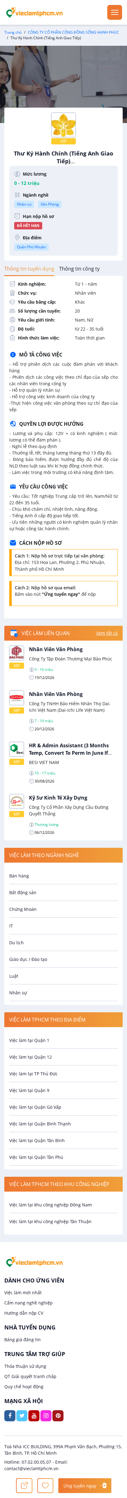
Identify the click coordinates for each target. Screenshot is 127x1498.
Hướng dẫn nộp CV (23, 1313)
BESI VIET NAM (44, 762)
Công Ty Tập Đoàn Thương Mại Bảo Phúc (70, 659)
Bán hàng (19, 876)
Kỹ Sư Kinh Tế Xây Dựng (58, 797)
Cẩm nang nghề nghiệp (28, 1303)
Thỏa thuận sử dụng (25, 1366)
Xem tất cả (107, 633)
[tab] (29, 268)
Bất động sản (22, 892)
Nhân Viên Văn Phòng (56, 649)
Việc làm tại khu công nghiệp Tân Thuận (50, 1221)
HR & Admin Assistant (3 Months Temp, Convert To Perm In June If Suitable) (69, 753)
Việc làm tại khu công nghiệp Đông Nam (50, 1205)
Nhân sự (24, 204)
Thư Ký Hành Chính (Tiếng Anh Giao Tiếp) (63, 160)
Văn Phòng (50, 204)
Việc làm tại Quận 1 (29, 1040)
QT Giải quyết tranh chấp (30, 1376)
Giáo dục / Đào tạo (28, 959)
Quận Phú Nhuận (31, 247)
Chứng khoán (23, 909)
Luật (13, 976)
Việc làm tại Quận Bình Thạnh (40, 1124)
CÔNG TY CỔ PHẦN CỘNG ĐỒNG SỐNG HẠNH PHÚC (73, 32)
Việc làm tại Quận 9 (29, 1090)
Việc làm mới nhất (23, 1292)
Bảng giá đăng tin (22, 1339)
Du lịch (16, 942)
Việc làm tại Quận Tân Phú (36, 1157)
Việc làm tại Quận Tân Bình (37, 1140)
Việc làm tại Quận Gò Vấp (35, 1107)
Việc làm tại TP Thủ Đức (33, 1074)
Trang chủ (13, 32)
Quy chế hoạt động (23, 1386)
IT (11, 926)
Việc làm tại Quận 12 (30, 1057)
